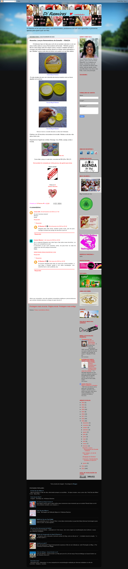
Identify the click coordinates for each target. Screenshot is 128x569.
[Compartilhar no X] (57, 203)
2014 (83, 466)
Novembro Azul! (34, 561)
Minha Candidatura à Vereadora (89, 385)
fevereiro (85, 446)
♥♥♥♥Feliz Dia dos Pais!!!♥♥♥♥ (45, 519)
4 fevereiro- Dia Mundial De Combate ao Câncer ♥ (90, 459)
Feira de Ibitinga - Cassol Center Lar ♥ (47, 552)
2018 (83, 414)
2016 (83, 418)
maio (84, 439)
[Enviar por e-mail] (54, 203)
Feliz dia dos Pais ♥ (35, 497)
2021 (83, 407)
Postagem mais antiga (67, 306)
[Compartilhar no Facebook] (59, 203)
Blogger (75, 484)
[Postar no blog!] (56, 203)
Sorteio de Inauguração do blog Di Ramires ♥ (49, 534)
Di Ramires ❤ (42, 226)
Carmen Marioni (38, 240)
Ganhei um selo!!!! (42, 543)
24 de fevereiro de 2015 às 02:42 (58, 226)
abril (84, 441)
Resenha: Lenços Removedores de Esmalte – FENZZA (90, 449)
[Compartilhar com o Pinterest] (61, 203)
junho (84, 436)
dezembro (86, 423)
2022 (83, 405)
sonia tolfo (37, 211)
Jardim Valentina (86, 384)
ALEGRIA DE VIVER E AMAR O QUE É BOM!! (88, 360)
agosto (85, 432)
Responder (37, 219)
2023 (83, 402)
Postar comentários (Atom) (41, 310)
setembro (86, 429)
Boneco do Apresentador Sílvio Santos (91, 342)
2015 (83, 421)
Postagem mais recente (38, 306)
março (85, 443)
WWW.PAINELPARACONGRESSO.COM (45, 252)
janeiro (85, 463)
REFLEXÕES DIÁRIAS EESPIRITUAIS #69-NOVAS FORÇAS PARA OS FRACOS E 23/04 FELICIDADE (89, 367)
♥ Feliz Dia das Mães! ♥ (36, 490)
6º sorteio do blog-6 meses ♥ (45, 501)
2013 (83, 468)
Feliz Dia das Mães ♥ (42, 510)
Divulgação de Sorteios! (89, 456)
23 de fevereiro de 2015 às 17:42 (50, 211)
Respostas (39, 223)
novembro (86, 425)
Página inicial (53, 306)
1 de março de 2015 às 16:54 (52, 240)
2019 (83, 411)
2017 (83, 416)
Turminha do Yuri (87, 339)
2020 (83, 409)
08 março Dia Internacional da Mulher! (41, 528)
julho (84, 434)
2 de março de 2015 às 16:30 (57, 261)
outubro (85, 427)
